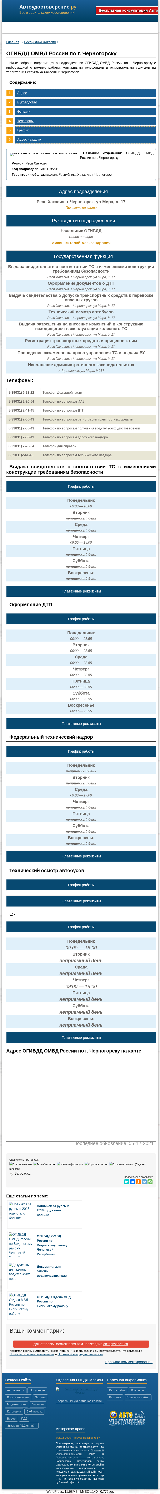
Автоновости (15, 1390)
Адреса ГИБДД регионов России (80, 1400)
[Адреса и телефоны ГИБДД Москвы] (80, 1392)
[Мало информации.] (71, 1164)
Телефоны (25, 121)
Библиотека (34, 1411)
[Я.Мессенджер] (126, 1181)
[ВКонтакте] (132, 1181)
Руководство (27, 102)
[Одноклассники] (138, 1181)
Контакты (137, 1390)
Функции (23, 111)
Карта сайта (117, 1390)
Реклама (115, 1397)
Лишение (37, 1404)
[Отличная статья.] (121, 1164)
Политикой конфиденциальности (80, 1354)
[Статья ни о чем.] (21, 1164)
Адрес (22, 93)
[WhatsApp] (150, 1181)
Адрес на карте (29, 139)
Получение (37, 1390)
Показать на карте (81, 207)
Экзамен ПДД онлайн (21, 1425)
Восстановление (18, 1397)
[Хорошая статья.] (97, 1164)
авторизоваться (115, 1344)
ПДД (24, 1418)
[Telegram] (144, 1181)
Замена (40, 1397)
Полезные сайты (137, 1397)
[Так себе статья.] (45, 1164)
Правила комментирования (128, 1362)
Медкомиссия (16, 1404)
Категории (14, 1411)
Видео (11, 1418)
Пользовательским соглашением (32, 1354)
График (23, 130)
